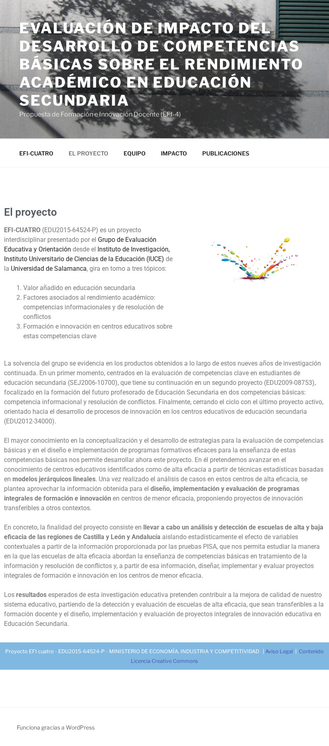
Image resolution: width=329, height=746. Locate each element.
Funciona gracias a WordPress (56, 727)
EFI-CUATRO (36, 153)
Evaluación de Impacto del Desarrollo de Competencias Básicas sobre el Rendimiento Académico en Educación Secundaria (161, 64)
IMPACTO (174, 153)
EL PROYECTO (88, 153)
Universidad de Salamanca (49, 268)
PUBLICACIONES (225, 153)
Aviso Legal (279, 651)
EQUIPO (135, 153)
